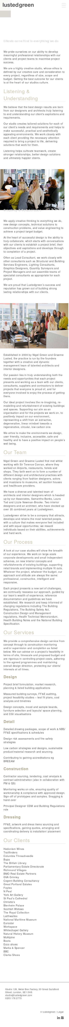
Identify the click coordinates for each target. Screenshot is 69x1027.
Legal (61, 1011)
